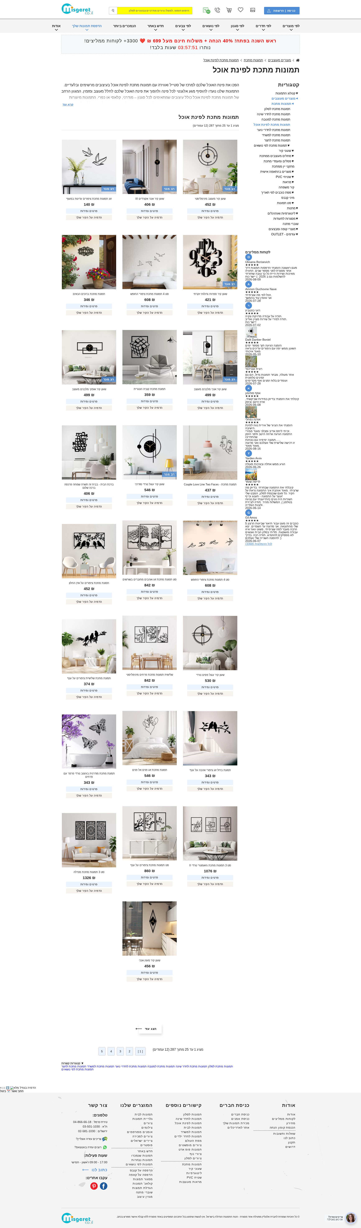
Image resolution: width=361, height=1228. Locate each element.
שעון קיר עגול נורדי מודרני (149, 484)
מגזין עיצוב (145, 1196)
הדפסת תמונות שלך (87, 26)
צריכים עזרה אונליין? (89, 1138)
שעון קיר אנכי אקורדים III (149, 198)
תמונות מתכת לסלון (220, 1066)
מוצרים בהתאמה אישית (275, 171)
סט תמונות (284, 202)
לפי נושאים (210, 26)
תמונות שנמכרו (142, 1155)
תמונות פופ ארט (190, 1149)
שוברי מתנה (291, 223)
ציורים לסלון (193, 1158)
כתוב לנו (289, 1138)
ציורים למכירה (142, 1136)
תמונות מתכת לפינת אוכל (221, 60)
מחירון (290, 1123)
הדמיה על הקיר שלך (210, 217)
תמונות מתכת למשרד (100, 1066)
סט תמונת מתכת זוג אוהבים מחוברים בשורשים (150, 579)
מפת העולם (193, 1140)
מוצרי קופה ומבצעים (282, 229)
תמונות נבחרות (142, 1160)
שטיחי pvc (283, 176)
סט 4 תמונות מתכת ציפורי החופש (149, 294)
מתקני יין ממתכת (283, 166)
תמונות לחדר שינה (189, 1118)
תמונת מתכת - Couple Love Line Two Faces (210, 484)
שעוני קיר (285, 150)
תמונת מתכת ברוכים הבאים (89, 294)
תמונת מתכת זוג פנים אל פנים (149, 769)
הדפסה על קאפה (141, 1174)
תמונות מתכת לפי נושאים (77, 1069)
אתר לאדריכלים (238, 1127)
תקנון (292, 1142)
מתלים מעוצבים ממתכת (275, 155)
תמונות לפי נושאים (139, 1164)
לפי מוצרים (291, 26)
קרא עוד (67, 104)
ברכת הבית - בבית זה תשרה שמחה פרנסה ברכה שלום (89, 486)
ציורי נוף (196, 1154)
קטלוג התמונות (285, 93)
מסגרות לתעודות (284, 218)
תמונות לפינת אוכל (188, 1123)
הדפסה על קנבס (141, 1170)
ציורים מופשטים (190, 1145)
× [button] (1, 1087)
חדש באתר (155, 26)
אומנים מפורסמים (140, 1132)
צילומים (147, 1127)
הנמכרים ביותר (124, 26)
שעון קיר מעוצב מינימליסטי (210, 198)
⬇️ (7, 1087)
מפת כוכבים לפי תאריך (276, 192)
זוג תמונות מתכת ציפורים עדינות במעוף (89, 198)
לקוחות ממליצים (283, 1118)
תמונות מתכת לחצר (73, 1066)
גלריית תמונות (142, 1118)
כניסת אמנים (240, 1118)
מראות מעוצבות (190, 1182)
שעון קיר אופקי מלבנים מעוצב (89, 389)
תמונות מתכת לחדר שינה (191, 1066)
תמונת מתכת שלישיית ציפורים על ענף (89, 678)
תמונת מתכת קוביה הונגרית (149, 389)
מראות (287, 182)
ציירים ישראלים (142, 1140)
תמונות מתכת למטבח (161, 1066)
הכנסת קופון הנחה (282, 1127)
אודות (56, 26)
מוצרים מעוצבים (279, 60)
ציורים (148, 1123)
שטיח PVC (194, 1177)
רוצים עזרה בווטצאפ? (88, 1147)
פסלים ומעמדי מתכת (277, 161)
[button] (205, 10)
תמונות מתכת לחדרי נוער (130, 1066)
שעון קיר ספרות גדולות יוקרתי (210, 294)
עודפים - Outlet (283, 234)
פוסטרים (146, 1145)
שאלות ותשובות (284, 1133)
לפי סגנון (237, 26)
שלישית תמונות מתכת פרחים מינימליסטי (149, 674)
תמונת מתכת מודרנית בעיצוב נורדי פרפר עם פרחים (89, 775)
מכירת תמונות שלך (236, 1123)
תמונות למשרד (191, 1132)
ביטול (3, 1091)
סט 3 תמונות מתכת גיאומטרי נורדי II (210, 865)
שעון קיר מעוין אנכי (149, 960)
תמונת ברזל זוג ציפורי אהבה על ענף (210, 770)
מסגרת (298, 60)
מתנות (291, 208)
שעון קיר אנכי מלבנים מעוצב (210, 389)
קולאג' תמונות (143, 1183)
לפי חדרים (263, 26)
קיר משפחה (286, 187)
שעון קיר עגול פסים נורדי (210, 674)
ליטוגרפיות (194, 1173)
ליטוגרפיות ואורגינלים (281, 213)
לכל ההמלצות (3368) (258, 543)
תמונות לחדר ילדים (188, 1136)
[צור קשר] (217, 10)
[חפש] (113, 10)
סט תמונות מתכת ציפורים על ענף (149, 865)
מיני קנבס (287, 197)
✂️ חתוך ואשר (15, 1091)
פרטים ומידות (210, 211)
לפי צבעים (183, 26)
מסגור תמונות (143, 1179)
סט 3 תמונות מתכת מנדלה (89, 872)
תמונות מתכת (253, 60)
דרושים (290, 1146)
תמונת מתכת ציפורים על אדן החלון (89, 583)
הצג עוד (151, 1028)
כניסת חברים (240, 1114)
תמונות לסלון (192, 1114)
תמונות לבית (193, 1127)
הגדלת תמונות (142, 1188)
